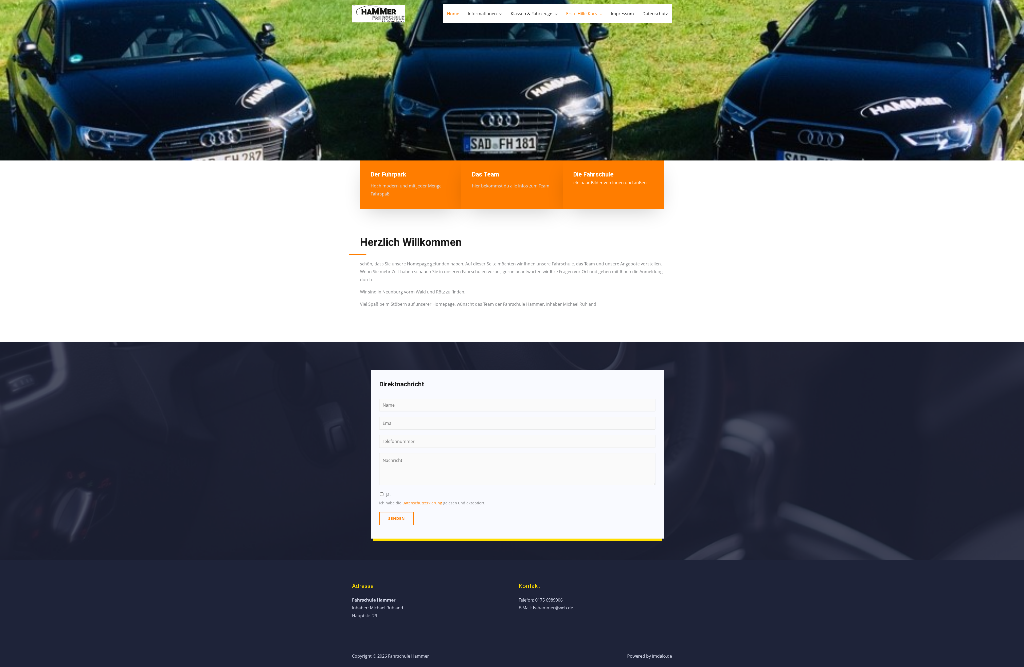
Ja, (388, 494)
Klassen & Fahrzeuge (531, 14)
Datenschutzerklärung (422, 502)
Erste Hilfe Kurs (581, 14)
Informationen (482, 14)
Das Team (485, 174)
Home (453, 14)
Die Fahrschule (593, 174)
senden (396, 518)
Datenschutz (655, 14)
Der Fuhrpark (388, 174)
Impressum (622, 14)
